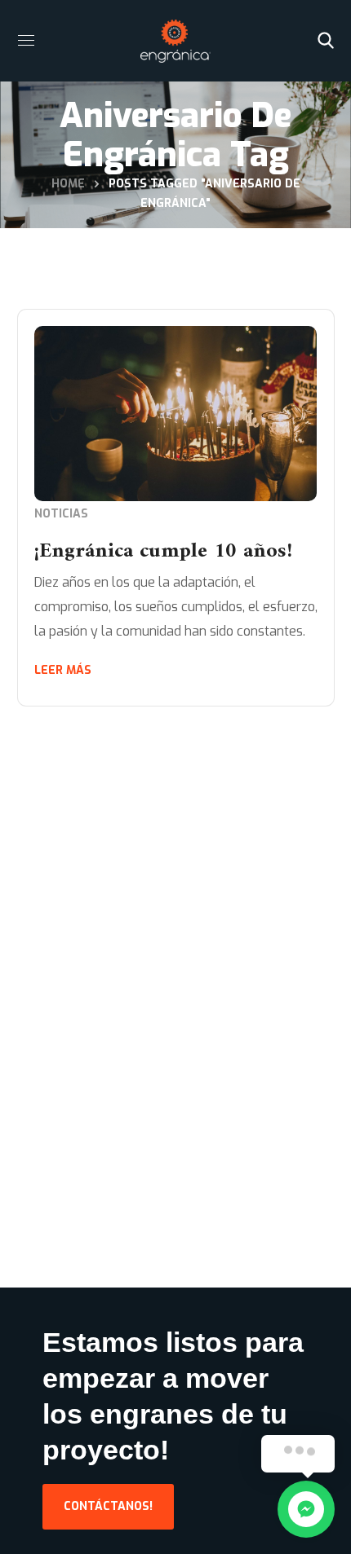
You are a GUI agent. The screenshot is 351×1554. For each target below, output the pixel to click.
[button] (326, 40)
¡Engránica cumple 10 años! (163, 551)
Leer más (62, 670)
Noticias (61, 514)
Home (68, 183)
